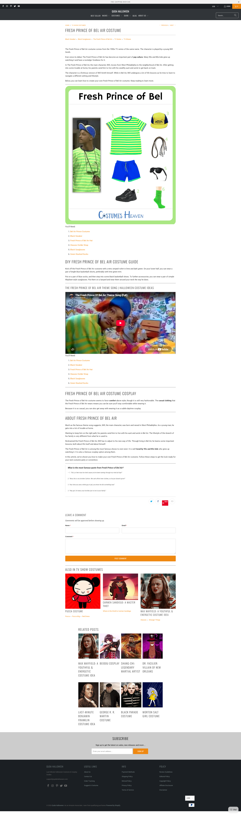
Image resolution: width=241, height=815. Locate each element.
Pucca (67, 616)
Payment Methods (128, 772)
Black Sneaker (70, 39)
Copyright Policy (165, 781)
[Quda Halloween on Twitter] (15, 6)
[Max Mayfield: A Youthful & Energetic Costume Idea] (158, 591)
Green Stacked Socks (79, 254)
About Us (87, 772)
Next (172, 25)
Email (124, 525)
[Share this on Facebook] (158, 501)
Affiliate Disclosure (166, 785)
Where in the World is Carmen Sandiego (117, 611)
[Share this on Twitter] (151, 501)
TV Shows (127, 39)
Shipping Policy (127, 776)
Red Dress (86, 616)
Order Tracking (89, 781)
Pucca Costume (74, 611)
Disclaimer (163, 790)
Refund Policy (127, 781)
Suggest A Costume (91, 785)
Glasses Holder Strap (79, 245)
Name (68, 525)
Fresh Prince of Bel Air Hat (81, 240)
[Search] (235, 15)
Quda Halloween (58, 805)
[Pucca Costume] (82, 591)
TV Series (117, 39)
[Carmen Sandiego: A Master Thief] (120, 587)
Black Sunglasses (84, 39)
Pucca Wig (76, 616)
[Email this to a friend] (172, 501)
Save (166, 502)
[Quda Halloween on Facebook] (3, 6)
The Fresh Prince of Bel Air (102, 39)
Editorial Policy (164, 776)
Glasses (143, 620)
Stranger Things (154, 620)
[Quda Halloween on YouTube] (19, 6)
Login (228, 6)
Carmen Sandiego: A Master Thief (119, 604)
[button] (106, 16)
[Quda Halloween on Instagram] (7, 6)
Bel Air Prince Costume (80, 231)
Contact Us (88, 776)
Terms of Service (128, 790)
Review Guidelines (165, 772)
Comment (69, 536)
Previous (164, 25)
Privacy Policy (127, 785)
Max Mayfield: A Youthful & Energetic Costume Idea (157, 613)
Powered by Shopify (113, 805)
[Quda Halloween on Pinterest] (11, 6)
